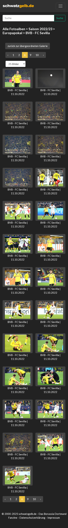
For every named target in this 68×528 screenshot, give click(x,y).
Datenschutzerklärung (32, 517)
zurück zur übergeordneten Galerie (27, 45)
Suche (59, 18)
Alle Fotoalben (14, 29)
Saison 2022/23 (40, 29)
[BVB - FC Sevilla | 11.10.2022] (18, 78)
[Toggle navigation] (60, 6)
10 (37, 55)
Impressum (53, 517)
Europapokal (12, 33)
